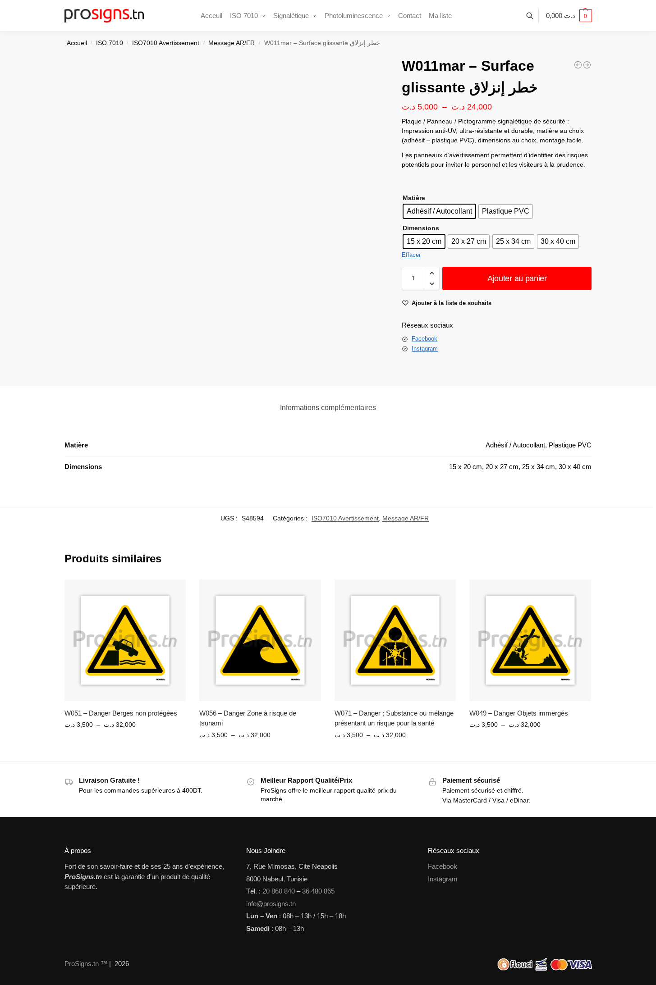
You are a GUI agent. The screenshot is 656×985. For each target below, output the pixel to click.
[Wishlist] (172, 593)
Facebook (424, 338)
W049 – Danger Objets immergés (518, 713)
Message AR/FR (231, 43)
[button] (569, 15)
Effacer (411, 254)
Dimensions (421, 228)
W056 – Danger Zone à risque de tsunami (247, 718)
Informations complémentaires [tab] (328, 407)
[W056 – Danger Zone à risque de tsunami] (260, 640)
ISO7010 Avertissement (165, 43)
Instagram (425, 348)
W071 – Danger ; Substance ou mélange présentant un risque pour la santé (394, 718)
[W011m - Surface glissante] (587, 64)
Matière (414, 197)
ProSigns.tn (81, 963)
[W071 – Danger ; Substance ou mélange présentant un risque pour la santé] (395, 640)
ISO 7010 (109, 43)
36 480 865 (318, 891)
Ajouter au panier (517, 278)
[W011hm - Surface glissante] (578, 64)
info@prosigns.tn (271, 903)
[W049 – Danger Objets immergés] (530, 640)
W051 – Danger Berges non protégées (120, 713)
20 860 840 (278, 891)
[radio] (439, 211)
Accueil (77, 43)
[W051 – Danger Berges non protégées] (125, 640)
